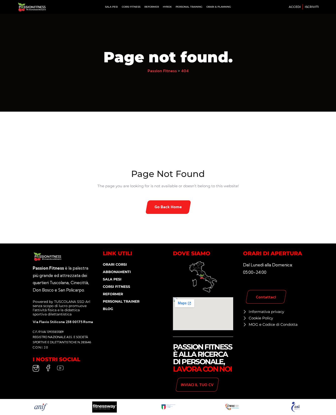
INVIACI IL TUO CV (197, 385)
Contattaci (266, 297)
